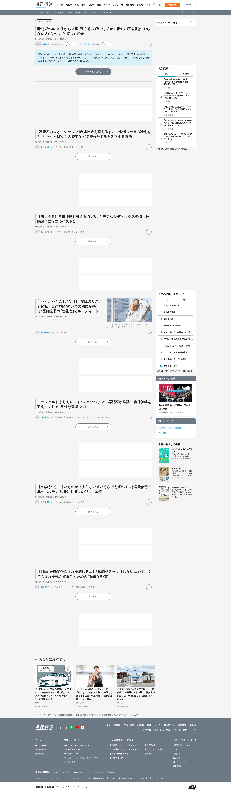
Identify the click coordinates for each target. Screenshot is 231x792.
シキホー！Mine (71, 762)
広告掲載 (110, 772)
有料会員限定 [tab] (184, 74)
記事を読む (93, 156)
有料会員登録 (172, 5)
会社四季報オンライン (73, 749)
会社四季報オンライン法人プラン (124, 749)
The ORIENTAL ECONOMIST (76, 745)
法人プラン (178, 758)
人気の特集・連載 (168, 294)
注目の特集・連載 (166, 378)
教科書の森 (149, 753)
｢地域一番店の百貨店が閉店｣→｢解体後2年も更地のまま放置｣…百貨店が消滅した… (177, 81)
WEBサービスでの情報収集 (46, 778)
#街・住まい (163, 433)
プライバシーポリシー (70, 778)
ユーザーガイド (179, 762)
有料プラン (178, 753)
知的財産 (86, 778)
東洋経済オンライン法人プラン (123, 745)
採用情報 (78, 772)
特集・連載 (80, 5)
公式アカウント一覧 (94, 772)
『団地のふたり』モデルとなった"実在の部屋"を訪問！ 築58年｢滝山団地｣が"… (177, 95)
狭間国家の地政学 (179, 487)
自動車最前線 (169, 312)
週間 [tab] (184, 300)
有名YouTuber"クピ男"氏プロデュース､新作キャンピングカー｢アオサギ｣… (178, 136)
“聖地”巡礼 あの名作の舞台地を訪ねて (178, 339)
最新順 (69, 5)
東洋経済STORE (71, 753)
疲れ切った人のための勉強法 (182, 450)
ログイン (188, 5)
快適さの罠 (176, 468)
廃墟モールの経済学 (172, 325)
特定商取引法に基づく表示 (104, 778)
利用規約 (177, 766)
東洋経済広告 (150, 745)
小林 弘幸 (45, 417)
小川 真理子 (84, 44)
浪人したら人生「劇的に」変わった (178, 346)
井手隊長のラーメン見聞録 (175, 359)
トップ (60, 5)
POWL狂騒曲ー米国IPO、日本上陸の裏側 (174, 407)
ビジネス (41, 13)
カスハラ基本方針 (145, 778)
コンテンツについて (181, 749)
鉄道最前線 (168, 319)
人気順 (91, 5)
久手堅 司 (45, 147)
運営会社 (66, 772)
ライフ (86, 13)
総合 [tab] (167, 74)
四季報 (129, 5)
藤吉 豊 (46, 44)
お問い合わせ (162, 778)
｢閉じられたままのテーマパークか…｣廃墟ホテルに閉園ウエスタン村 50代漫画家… (177, 109)
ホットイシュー (170, 366)
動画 (99, 5)
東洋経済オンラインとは (167, 23)
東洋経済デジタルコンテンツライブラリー (82, 758)
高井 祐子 (45, 587)
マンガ (107, 5)
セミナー (117, 5)
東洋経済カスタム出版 (154, 749)
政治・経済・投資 (55, 13)
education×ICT (41, 745)
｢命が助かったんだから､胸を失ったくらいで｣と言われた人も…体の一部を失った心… (178, 122)
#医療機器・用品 (165, 428)
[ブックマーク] (149, 44)
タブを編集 (190, 13)
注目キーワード (165, 421)
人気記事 (163, 68)
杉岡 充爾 (45, 332)
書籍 (139, 5)
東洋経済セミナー (117, 758)
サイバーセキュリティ (44, 749)
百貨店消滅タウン (171, 305)
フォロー (71, 44)
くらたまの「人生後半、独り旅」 (178, 332)
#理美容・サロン (181, 428)
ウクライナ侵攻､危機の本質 (175, 352)
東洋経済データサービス (120, 753)
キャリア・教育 (73, 13)
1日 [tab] (167, 300)
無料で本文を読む (93, 71)
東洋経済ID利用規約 (127, 778)
